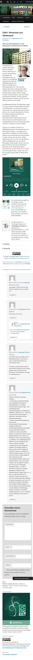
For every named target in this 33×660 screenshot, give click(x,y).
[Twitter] (19, 81)
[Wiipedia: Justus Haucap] (21, 81)
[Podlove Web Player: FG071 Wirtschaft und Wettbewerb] (16, 176)
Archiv (27, 17)
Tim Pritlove (5, 40)
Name (8, 546)
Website (8, 565)
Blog (13, 17)
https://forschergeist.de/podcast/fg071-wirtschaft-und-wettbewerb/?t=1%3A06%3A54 (20, 331)
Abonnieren (20, 17)
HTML (13, 239)
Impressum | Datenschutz (18, 21)
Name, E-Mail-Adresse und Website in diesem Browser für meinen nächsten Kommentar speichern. (17, 572)
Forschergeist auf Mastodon (9, 654)
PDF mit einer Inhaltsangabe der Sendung (18, 208)
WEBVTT (17, 239)
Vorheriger (5, 27)
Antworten (13, 295)
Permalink (27, 263)
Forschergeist (6, 17)
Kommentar (9, 524)
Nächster (27, 27)
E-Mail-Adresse (10, 556)
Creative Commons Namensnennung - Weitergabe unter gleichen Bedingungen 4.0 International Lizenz (16, 646)
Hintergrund (6, 21)
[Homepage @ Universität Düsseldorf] (23, 81)
